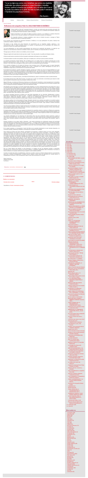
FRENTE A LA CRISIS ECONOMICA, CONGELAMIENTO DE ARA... (76, 182)
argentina (69, 414)
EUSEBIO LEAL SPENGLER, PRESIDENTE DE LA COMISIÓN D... (76, 247)
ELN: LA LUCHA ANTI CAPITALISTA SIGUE (73, 340)
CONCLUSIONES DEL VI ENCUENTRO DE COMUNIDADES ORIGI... (74, 304)
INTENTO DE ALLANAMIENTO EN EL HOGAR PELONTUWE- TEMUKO (76, 203)
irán (68, 439)
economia (12, 167)
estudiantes (70, 434)
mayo (69, 406)
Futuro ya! (70, 219)
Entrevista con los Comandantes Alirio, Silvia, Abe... (76, 269)
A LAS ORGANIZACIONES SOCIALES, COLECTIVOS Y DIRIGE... (75, 280)
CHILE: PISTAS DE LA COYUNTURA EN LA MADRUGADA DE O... (74, 390)
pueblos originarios (72, 462)
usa (68, 470)
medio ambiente (71, 443)
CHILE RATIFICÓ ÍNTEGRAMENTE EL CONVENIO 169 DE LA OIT (76, 232)
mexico (69, 446)
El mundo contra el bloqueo (74, 161)
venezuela (69, 471)
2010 (68, 148)
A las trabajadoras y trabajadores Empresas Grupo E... (76, 377)
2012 (68, 145)
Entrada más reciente (9, 182)
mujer (68, 450)
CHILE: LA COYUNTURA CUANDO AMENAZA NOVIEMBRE (74, 222)
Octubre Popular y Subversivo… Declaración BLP (76, 261)
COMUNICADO (71, 386)
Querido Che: (71, 271)
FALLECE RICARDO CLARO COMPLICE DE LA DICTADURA (76, 171)
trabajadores (70, 467)
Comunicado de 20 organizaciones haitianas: (75, 321)
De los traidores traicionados (75, 297)
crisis (68, 421)
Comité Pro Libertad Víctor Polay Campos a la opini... (76, 365)
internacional (19, 167)
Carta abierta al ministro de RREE (76, 240)
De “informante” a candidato (75, 258)
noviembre (71, 155)
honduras (69, 437)
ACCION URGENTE (73, 338)
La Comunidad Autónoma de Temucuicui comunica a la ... (75, 256)
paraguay (69, 457)
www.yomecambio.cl (73, 224)
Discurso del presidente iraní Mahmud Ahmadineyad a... (75, 402)
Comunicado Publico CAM (74, 400)
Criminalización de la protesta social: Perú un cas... (75, 197)
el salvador (70, 433)
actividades (70, 412)
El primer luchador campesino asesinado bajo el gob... (75, 357)
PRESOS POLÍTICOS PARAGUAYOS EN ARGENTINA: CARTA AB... (75, 243)
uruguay (69, 469)
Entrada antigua (55, 182)
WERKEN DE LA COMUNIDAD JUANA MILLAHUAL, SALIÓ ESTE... (75, 311)
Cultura (69, 424)
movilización (70, 447)
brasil (68, 416)
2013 (68, 144)
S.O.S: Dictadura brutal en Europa (76, 330)
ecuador (69, 429)
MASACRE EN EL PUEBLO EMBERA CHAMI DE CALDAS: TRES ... (76, 300)
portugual (69, 461)
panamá (69, 456)
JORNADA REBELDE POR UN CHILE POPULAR (75, 227)
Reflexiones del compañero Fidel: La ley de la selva (76, 307)
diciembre (70, 153)
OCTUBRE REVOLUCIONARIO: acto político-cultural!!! (75, 351)
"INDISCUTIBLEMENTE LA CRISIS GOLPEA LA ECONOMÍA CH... (76, 207)
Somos (12, 20)
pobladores (70, 460)
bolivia (68, 415)
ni (67, 451)
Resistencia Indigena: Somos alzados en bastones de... (75, 169)
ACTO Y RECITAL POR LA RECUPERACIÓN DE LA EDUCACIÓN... (74, 397)
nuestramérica (70, 453)
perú (68, 458)
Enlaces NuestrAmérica (32, 20)
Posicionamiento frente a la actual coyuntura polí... (76, 212)
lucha (68, 441)
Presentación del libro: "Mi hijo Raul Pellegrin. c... (75, 253)
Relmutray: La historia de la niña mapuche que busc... (76, 360)
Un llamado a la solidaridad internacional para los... (74, 289)
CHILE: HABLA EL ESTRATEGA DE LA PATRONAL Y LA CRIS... (76, 292)
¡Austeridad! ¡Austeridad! (74, 179)
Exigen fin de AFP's (73, 329)
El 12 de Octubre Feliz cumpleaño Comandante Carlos (76, 314)
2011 (68, 147)
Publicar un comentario (9, 179)
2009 (68, 150)
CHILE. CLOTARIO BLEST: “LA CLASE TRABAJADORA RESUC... (75, 380)
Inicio (6, 20)
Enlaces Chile (20, 20)
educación (69, 430)
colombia (69, 420)
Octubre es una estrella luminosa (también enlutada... (76, 333)
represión (69, 464)
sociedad (69, 466)
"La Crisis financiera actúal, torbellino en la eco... (75, 229)
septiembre (71, 404)
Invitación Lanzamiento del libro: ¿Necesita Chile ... (76, 354)
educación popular (71, 432)
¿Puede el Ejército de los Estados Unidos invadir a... (76, 286)
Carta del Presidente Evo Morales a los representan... (76, 295)
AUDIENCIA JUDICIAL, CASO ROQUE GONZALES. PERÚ (75, 394)
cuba (68, 423)
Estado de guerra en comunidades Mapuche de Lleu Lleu (76, 186)
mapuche (69, 442)
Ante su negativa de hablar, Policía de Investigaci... (74, 209)
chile (68, 419)
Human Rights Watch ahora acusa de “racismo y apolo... (76, 276)
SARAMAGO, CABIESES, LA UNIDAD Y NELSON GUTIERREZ (75, 264)
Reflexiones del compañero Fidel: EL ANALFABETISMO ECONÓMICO (26, 26)
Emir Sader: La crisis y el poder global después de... (76, 177)
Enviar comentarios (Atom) (16, 185)
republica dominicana (72, 465)
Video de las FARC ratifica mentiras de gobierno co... (75, 235)
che (68, 417)
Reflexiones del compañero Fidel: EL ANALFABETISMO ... (76, 190)
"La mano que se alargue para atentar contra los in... (75, 251)
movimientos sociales (72, 448)
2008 (68, 152)
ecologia (69, 426)
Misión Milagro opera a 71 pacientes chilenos (74, 273)
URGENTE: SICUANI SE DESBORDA (74, 200)
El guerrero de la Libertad (74, 194)
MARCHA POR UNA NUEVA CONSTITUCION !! (75, 283)
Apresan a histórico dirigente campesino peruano (75, 374)
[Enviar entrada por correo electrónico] (24, 167)
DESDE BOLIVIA (72, 387)
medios (69, 444)
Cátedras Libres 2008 (73, 217)
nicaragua (69, 452)
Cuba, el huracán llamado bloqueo (76, 267)
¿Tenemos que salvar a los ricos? (76, 319)
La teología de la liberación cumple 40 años (74, 346)
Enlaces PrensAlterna (46, 20)
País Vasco (70, 455)
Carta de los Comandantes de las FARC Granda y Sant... (76, 163)
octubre (70, 156)
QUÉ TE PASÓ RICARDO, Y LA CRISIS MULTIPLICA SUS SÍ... (76, 348)
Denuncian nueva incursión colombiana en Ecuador (74, 238)
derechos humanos (72, 425)
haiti (68, 435)
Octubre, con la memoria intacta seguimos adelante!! (76, 327)
